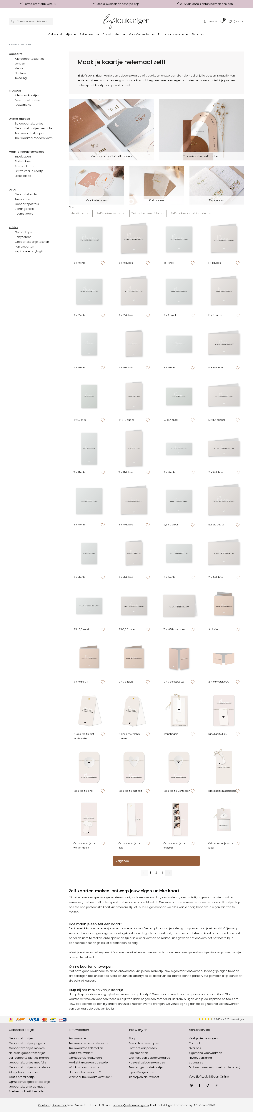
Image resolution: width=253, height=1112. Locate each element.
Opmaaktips (23, 232)
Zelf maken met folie (145, 213)
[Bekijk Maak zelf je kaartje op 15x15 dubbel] (134, 501)
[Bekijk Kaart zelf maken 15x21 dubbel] (134, 553)
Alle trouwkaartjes (27, 95)
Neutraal (20, 73)
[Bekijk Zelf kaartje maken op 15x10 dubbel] (223, 344)
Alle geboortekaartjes (29, 59)
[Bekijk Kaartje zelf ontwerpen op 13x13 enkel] (179, 291)
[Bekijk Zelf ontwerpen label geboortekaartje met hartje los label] (134, 767)
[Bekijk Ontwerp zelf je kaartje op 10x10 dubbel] (134, 239)
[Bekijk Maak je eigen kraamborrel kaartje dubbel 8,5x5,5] (134, 605)
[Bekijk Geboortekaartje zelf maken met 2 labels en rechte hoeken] (134, 710)
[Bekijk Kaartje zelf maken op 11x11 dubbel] (223, 239)
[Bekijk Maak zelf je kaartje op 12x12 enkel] (89, 291)
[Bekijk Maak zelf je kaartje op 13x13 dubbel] (223, 291)
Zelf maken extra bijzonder (189, 213)
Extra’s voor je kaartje (29, 171)
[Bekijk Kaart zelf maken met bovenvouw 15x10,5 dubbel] (179, 605)
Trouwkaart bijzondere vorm (34, 138)
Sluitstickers (23, 161)
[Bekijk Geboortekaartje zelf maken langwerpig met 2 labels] (223, 767)
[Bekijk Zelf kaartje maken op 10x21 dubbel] (134, 448)
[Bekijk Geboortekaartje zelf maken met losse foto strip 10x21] (179, 819)
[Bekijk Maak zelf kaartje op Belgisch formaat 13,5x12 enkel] (179, 501)
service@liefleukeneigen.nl (131, 1105)
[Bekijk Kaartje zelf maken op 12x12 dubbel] (134, 291)
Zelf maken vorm (108, 213)
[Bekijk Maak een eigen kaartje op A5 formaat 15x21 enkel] (89, 553)
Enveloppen (23, 156)
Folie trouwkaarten (27, 100)
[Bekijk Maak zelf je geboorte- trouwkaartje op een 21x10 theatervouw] (223, 658)
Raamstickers (24, 213)
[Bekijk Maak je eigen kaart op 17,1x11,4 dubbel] (223, 396)
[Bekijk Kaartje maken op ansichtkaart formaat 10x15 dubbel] (134, 344)
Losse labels (23, 176)
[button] (210, 21)
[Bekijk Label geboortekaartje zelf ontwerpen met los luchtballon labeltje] (179, 767)
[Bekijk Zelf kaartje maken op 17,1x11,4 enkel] (179, 396)
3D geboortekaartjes (29, 123)
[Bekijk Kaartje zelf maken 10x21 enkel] (89, 448)
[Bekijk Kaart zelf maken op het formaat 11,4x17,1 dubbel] (134, 396)
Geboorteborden (26, 194)
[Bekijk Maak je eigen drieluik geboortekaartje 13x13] (134, 658)
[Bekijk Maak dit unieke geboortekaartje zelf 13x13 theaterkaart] (179, 658)
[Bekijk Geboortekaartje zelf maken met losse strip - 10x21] (134, 819)
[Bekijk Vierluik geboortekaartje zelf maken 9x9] (223, 605)
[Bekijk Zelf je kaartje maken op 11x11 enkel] (179, 239)
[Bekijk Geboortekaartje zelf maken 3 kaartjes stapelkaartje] (179, 710)
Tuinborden (22, 199)
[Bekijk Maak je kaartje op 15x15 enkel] (89, 501)
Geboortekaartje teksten (32, 242)
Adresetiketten (25, 166)
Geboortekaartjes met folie (33, 128)
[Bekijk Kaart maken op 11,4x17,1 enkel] (89, 396)
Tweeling (21, 78)
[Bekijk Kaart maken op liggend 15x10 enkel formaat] (179, 344)
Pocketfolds (23, 105)
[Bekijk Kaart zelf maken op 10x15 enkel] (89, 344)
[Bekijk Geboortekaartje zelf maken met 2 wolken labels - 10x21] (89, 819)
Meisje (19, 68)
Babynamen (23, 237)
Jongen (20, 63)
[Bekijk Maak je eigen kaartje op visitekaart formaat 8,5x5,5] (89, 605)
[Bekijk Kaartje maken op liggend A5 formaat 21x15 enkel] (179, 553)
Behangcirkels (24, 209)
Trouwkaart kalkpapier (29, 133)
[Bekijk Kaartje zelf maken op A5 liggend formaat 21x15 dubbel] (223, 553)
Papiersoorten (24, 246)
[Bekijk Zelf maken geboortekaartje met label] (223, 710)
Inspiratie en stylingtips (30, 251)
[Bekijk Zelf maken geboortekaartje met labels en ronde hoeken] (89, 710)
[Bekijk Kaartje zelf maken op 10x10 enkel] (89, 239)
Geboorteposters (27, 204)
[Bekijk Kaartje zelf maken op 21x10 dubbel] (223, 448)
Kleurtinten (78, 213)
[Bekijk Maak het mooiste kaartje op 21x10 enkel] (179, 448)
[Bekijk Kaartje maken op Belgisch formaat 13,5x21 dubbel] (223, 501)
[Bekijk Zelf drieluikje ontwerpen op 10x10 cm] (89, 658)
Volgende (122, 861)
